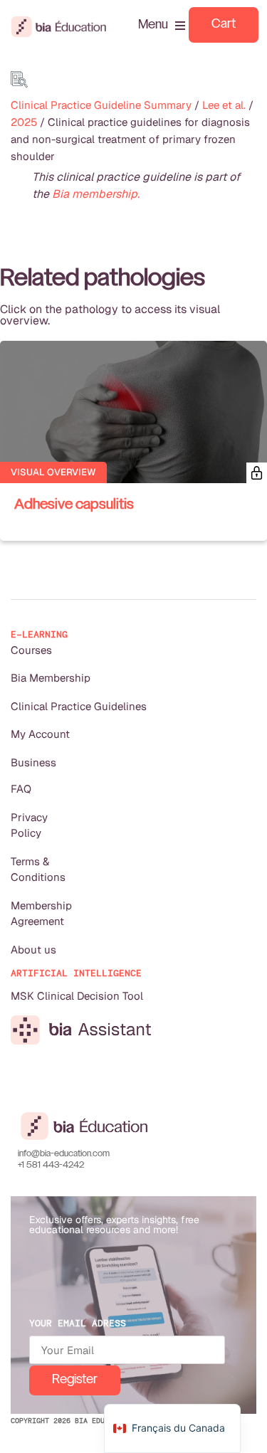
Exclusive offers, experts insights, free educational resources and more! (114, 1224)
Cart (223, 24)
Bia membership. (96, 193)
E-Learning (39, 634)
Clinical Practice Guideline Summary (101, 105)
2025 (24, 122)
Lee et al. (224, 105)
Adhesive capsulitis (74, 505)
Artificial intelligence (76, 973)
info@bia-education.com (64, 1154)
